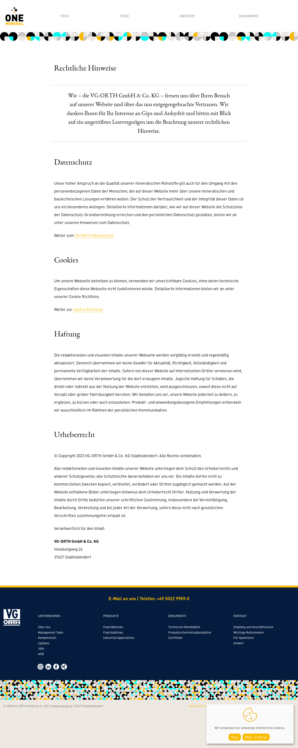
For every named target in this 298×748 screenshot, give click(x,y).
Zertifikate (175, 637)
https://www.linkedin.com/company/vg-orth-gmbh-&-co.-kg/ (48, 667)
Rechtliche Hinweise (203, 706)
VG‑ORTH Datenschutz (94, 235)
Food (124, 16)
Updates (43, 643)
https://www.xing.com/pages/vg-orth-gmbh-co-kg (64, 667)
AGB (41, 653)
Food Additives (113, 632)
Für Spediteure (243, 637)
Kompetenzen (47, 637)
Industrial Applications (118, 637)
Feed (65, 16)
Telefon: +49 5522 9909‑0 (164, 598)
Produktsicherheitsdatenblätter (189, 632)
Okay (234, 737)
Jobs (41, 648)
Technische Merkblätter (184, 627)
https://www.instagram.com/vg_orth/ (40, 667)
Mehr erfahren (256, 737)
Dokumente (249, 16)
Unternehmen (49, 616)
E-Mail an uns (122, 598)
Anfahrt (238, 643)
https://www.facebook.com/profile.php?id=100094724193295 (56, 667)
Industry (187, 16)
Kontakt (240, 616)
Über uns (44, 627)
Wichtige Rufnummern (248, 632)
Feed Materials (113, 627)
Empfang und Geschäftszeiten (253, 627)
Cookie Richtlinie (88, 309)
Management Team (50, 632)
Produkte (111, 616)
